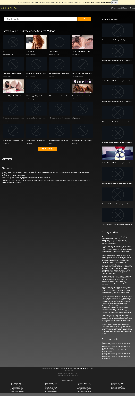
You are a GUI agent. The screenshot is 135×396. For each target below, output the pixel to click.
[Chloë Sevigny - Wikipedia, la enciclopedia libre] (36, 93)
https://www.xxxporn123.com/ (51, 387)
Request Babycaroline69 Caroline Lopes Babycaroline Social (20, 74)
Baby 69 (5, 51)
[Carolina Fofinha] (59, 48)
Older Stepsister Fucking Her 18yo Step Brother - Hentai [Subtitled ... (23, 118)
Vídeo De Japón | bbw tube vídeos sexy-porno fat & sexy (88, 74)
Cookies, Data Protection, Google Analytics (98, 2)
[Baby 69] (13, 48)
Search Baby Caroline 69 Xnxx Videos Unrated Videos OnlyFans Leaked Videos (116, 354)
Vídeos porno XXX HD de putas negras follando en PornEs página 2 (68, 118)
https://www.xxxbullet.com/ (50, 384)
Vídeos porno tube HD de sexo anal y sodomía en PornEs (65, 74)
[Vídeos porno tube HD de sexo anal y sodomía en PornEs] (59, 70)
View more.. (48, 149)
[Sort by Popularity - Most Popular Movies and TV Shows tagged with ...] (36, 137)
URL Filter (83, 368)
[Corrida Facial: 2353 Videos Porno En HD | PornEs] (36, 115)
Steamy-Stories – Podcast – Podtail (82, 96)
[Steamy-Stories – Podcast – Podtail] (82, 93)
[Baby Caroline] (36, 48)
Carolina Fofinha (53, 51)
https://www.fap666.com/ (17, 388)
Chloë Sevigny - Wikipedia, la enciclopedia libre (39, 96)
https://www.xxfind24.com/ (51, 388)
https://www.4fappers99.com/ (17, 384)
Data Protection (75, 368)
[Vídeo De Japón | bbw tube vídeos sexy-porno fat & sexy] (82, 70)
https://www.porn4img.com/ (117, 387)
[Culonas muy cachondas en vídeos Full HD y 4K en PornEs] (59, 93)
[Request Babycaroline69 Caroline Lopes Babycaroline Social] (13, 70)
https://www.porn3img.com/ (117, 386)
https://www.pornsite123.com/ (17, 390)
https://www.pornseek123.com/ (84, 386)
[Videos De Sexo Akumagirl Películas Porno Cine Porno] (36, 70)
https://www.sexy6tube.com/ (84, 383)
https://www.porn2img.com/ (117, 384)
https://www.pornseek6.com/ (84, 387)
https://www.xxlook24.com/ (51, 390)
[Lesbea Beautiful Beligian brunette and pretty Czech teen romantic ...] (82, 48)
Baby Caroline (30, 51)
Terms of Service (129, 8)
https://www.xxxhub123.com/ (51, 386)
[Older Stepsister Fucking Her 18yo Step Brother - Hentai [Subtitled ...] (13, 115)
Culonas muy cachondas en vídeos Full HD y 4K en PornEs (65, 96)
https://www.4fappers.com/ (17, 383)
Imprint (119, 8)
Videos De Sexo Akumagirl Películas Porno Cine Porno (42, 74)
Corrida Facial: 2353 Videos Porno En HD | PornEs (40, 118)
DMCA (113, 8)
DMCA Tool (90, 368)
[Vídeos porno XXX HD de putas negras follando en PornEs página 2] (59, 115)
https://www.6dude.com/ (17, 387)
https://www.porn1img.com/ (117, 383)
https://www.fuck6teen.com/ (84, 384)
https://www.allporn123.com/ (84, 390)
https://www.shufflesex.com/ (17, 391)
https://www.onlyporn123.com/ (84, 391)
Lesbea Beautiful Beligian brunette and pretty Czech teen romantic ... (92, 51)
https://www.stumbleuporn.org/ (117, 388)
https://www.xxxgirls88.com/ (50, 391)
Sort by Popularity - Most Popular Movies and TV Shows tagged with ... (46, 140)
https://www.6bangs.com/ (17, 386)
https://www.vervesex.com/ (50, 383)
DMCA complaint (17, 182)
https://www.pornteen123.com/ (84, 388)
